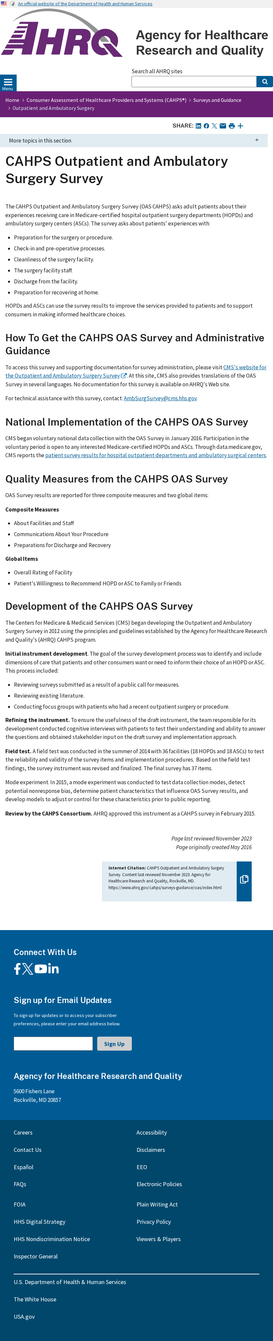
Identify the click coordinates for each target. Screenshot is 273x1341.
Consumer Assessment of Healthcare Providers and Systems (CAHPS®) (106, 100)
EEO (141, 1167)
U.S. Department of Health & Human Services (70, 1282)
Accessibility (151, 1132)
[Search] (265, 81)
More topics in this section (40, 140)
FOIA (20, 1204)
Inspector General (36, 1256)
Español (23, 1167)
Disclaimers (150, 1150)
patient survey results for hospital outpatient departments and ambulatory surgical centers (155, 455)
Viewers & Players (158, 1239)
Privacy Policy (153, 1221)
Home (12, 100)
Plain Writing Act (157, 1204)
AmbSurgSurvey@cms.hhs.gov (160, 398)
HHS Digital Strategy (39, 1221)
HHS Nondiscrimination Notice (52, 1239)
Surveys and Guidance (217, 100)
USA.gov (24, 1316)
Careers (23, 1132)
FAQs (20, 1184)
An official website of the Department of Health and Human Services (85, 4)
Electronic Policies (159, 1184)
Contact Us (28, 1150)
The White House (35, 1299)
